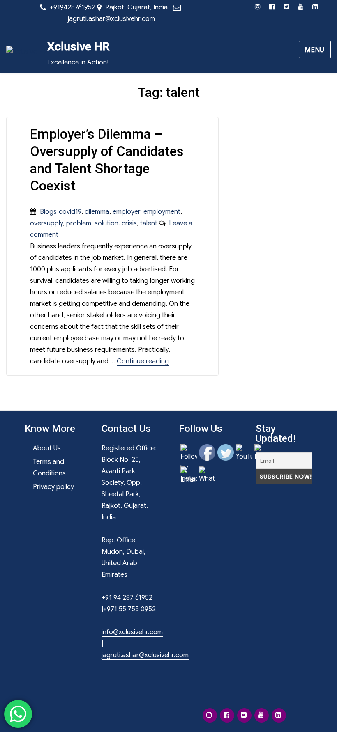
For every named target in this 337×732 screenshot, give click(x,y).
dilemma (97, 212)
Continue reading (143, 361)
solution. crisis (116, 223)
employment (161, 212)
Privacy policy (53, 487)
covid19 (70, 212)
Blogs (48, 212)
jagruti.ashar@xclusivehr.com (111, 19)
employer (126, 212)
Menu (315, 50)
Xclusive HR (78, 46)
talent (148, 223)
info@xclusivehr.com (132, 632)
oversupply (46, 223)
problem (78, 223)
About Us (47, 448)
